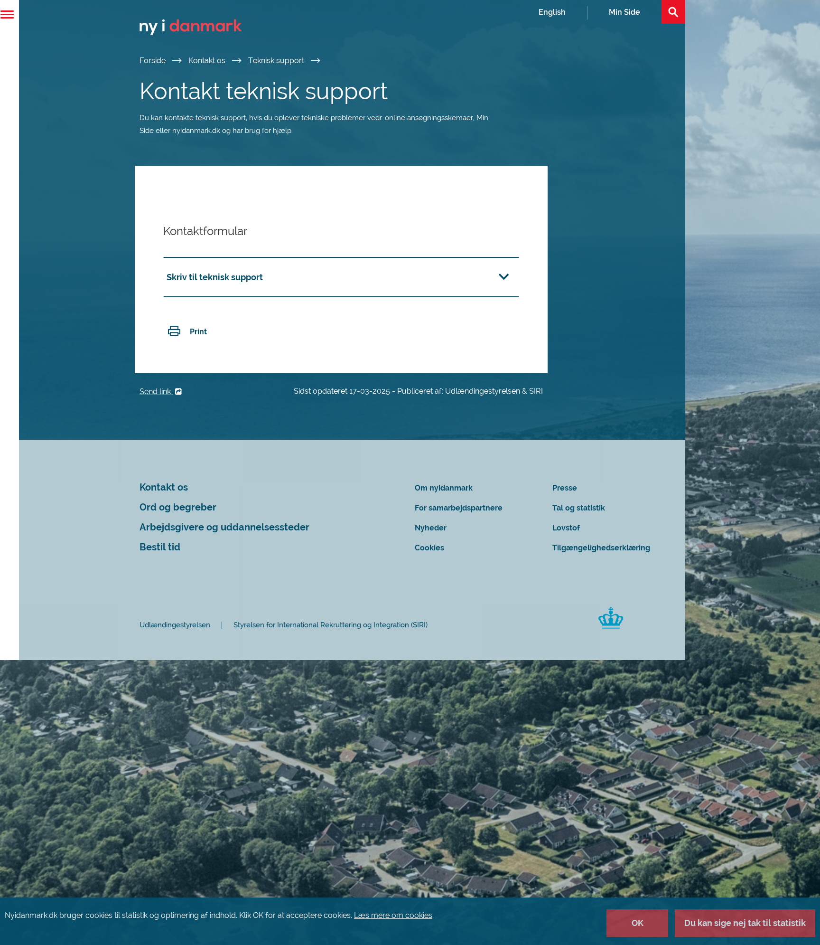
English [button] (552, 12)
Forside (154, 60)
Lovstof (566, 527)
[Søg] (673, 12)
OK (637, 923)
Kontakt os (207, 60)
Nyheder (431, 527)
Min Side (624, 12)
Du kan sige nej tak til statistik (745, 923)
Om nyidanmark (444, 487)
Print (198, 331)
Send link (156, 391)
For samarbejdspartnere (459, 507)
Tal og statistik (578, 507)
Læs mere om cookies (393, 915)
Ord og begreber (178, 507)
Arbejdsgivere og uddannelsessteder (224, 527)
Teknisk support (277, 60)
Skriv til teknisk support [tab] (215, 277)
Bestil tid (160, 547)
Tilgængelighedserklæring (601, 547)
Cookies (429, 547)
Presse (564, 487)
